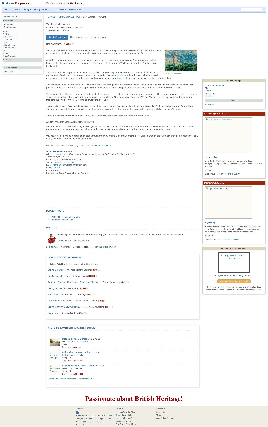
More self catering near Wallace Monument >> (70, 379)
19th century (52, 247)
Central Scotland (10, 17)
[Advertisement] (123, 192)
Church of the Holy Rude (59, 301)
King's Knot (53, 313)
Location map (52, 167)
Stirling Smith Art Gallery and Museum (65, 307)
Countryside (7, 40)
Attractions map (10, 27)
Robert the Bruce (100, 247)
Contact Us (160, 412)
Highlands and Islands (228, 174)
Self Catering (8, 72)
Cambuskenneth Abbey (58, 276)
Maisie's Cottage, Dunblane (75, 339)
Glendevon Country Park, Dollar (78, 366)
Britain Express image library (100, 146)
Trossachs (7, 64)
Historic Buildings (9, 48)
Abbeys (6, 31)
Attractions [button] (14, 9)
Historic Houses (9, 45)
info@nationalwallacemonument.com (70, 165)
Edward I (77, 247)
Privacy (158, 415)
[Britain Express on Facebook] (77, 412)
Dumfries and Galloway (214, 85)
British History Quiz (124, 415)
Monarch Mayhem (123, 421)
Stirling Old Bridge (56, 270)
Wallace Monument (64, 162)
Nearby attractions (78, 37)
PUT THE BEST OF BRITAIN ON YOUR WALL (234, 281)
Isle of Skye (209, 105)
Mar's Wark (53, 294)
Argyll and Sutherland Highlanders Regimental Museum (73, 282)
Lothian (208, 91)
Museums (6, 51)
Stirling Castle (54, 288)
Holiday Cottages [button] (41, 9)
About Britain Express (164, 418)
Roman (5, 53)
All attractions (8, 24)
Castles (6, 34)
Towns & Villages (9, 56)
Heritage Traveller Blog (125, 412)
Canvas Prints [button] (59, 9)
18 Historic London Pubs (61, 220)
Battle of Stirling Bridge (122, 75)
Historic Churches (10, 37)
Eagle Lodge (210, 223)
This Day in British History (126, 424)
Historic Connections (57, 37)
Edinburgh (210, 93)
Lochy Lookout (211, 157)
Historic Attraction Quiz (125, 418)
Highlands (209, 96)
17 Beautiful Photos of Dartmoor (65, 217)
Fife (206, 88)
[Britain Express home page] (22, 3)
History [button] (26, 9)
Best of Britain (75, 9)
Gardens (6, 42)
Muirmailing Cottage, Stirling (76, 352)
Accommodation (98, 37)
